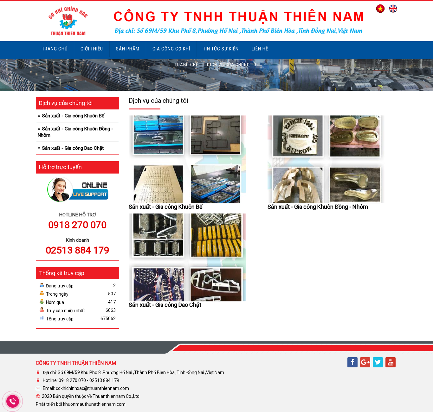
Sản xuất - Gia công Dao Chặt (165, 304)
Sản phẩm (127, 49)
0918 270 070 (77, 224)
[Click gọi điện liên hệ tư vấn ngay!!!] (12, 401)
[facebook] (352, 362)
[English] (391, 8)
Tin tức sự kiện (221, 49)
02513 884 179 (77, 250)
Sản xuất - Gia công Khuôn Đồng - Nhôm (318, 206)
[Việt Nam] (379, 8)
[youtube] (390, 362)
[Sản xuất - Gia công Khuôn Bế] (187, 158)
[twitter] (378, 362)
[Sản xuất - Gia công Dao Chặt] (187, 257)
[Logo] (201, 20)
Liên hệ (260, 49)
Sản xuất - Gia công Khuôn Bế (166, 206)
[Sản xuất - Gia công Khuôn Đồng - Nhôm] (326, 158)
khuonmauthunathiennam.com (94, 404)
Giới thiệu (92, 49)
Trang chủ (55, 49)
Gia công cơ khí (171, 49)
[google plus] (365, 362)
